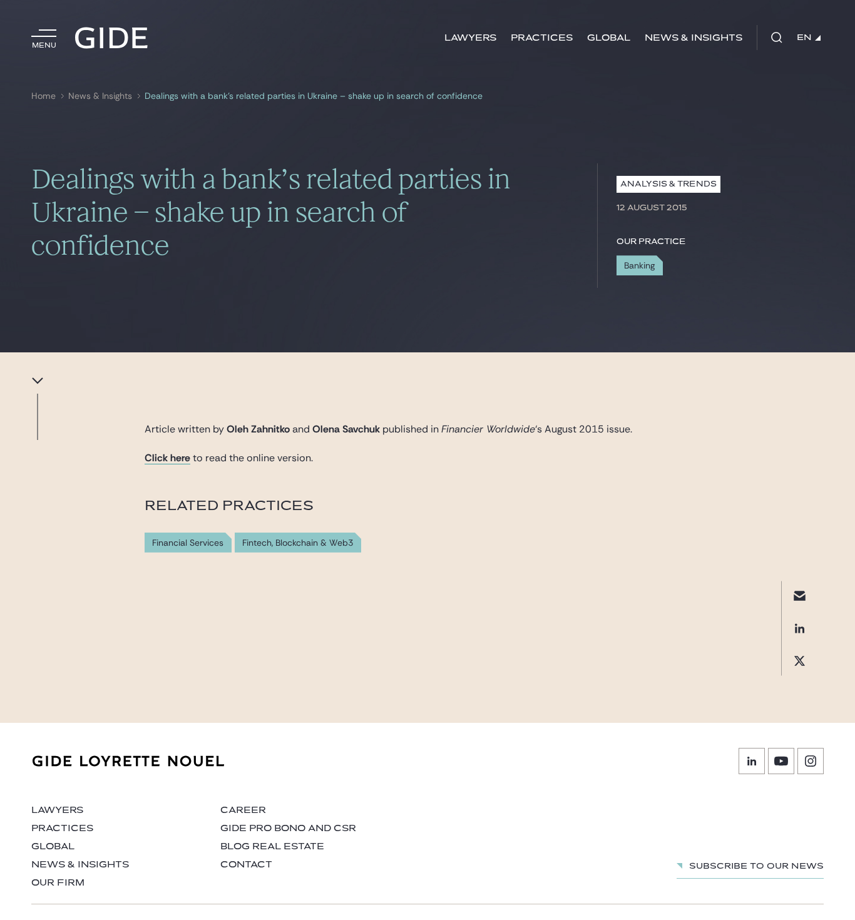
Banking (639, 265)
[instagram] (810, 761)
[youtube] (781, 761)
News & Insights (693, 38)
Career (243, 810)
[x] (799, 661)
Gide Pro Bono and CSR (288, 828)
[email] (799, 596)
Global (608, 38)
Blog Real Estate (272, 846)
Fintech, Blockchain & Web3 (297, 543)
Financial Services (187, 543)
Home (43, 96)
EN (804, 37)
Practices (542, 38)
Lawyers (470, 38)
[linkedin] (799, 628)
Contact (246, 864)
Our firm (57, 882)
